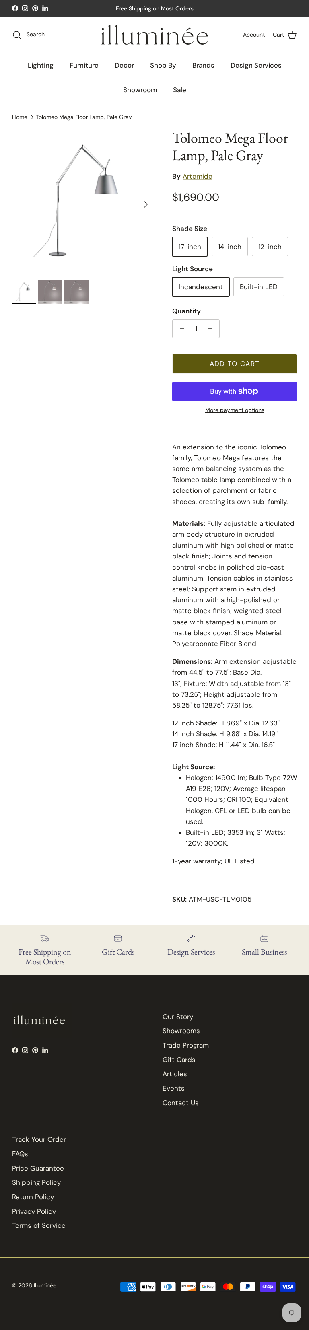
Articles (175, 1073)
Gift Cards (179, 1059)
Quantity (186, 311)
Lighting (41, 65)
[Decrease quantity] (180, 329)
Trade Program (186, 1045)
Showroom (140, 89)
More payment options (234, 410)
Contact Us (181, 1102)
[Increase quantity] (212, 329)
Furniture (84, 65)
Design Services (256, 65)
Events (174, 1088)
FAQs (20, 1153)
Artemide (197, 176)
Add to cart (235, 363)
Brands (203, 65)
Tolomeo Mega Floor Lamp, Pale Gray (84, 116)
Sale (179, 89)
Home (19, 116)
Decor (124, 65)
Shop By (163, 65)
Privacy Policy (34, 1211)
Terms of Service (39, 1225)
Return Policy (33, 1196)
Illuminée (46, 1285)
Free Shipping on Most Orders (155, 8)
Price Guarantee (38, 1168)
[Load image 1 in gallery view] (83, 200)
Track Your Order (39, 1139)
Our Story (178, 1016)
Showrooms (181, 1030)
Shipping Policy (36, 1182)
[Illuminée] (154, 35)
